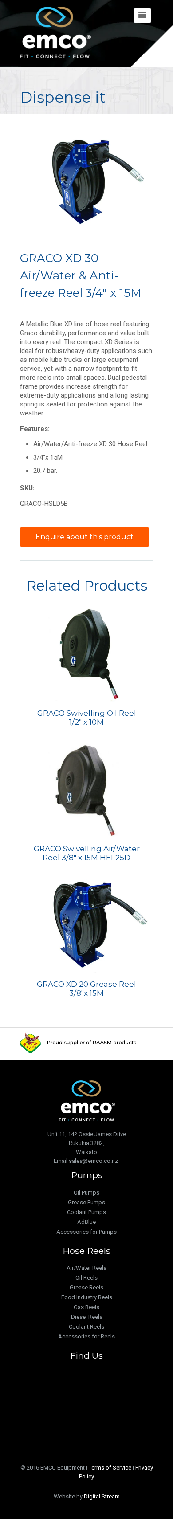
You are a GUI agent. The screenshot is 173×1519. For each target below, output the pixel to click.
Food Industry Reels (86, 1297)
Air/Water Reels (86, 1267)
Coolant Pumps (86, 1212)
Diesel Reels (86, 1317)
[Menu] (142, 15)
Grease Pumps (86, 1202)
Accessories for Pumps (86, 1231)
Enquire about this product (84, 537)
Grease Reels (86, 1287)
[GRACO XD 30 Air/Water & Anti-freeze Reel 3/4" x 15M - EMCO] (86, 180)
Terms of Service (110, 1467)
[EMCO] (55, 32)
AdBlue (86, 1222)
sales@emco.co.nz (93, 1161)
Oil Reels (86, 1277)
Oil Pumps (86, 1192)
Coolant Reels (86, 1326)
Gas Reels (86, 1307)
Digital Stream (102, 1496)
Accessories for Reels (86, 1336)
